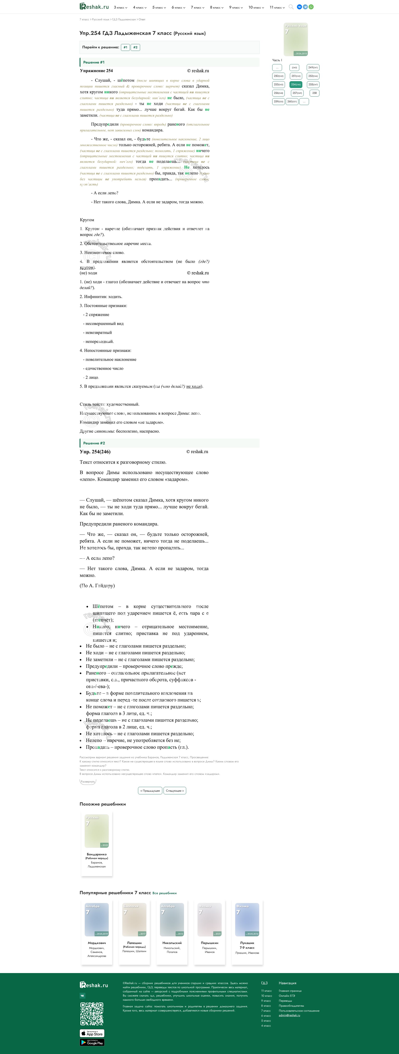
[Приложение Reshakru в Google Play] (92, 1045)
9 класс (266, 1001)
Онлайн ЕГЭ (287, 996)
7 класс (266, 1011)
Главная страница (290, 991)
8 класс (266, 1006)
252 (313, 76)
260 (292, 101)
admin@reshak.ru (289, 1015)
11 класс (266, 991)
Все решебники (165, 893)
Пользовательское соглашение (299, 1011)
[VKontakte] (299, 6)
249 (313, 67)
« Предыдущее (150, 791)
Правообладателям (291, 1006)
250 (278, 76)
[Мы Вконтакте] (82, 996)
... (277, 67)
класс (119, 7)
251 (296, 76)
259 (278, 101)
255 (313, 84)
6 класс (266, 1016)
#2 (135, 47)
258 (314, 93)
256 (278, 93)
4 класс (266, 1025)
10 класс (266, 996)
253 (278, 84)
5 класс (266, 1021)
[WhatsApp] (311, 6)
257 (297, 93)
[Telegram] (305, 6)
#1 (125, 47)
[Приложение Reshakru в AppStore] (92, 1036)
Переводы (285, 1001)
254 (296, 84)
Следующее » (175, 791)
